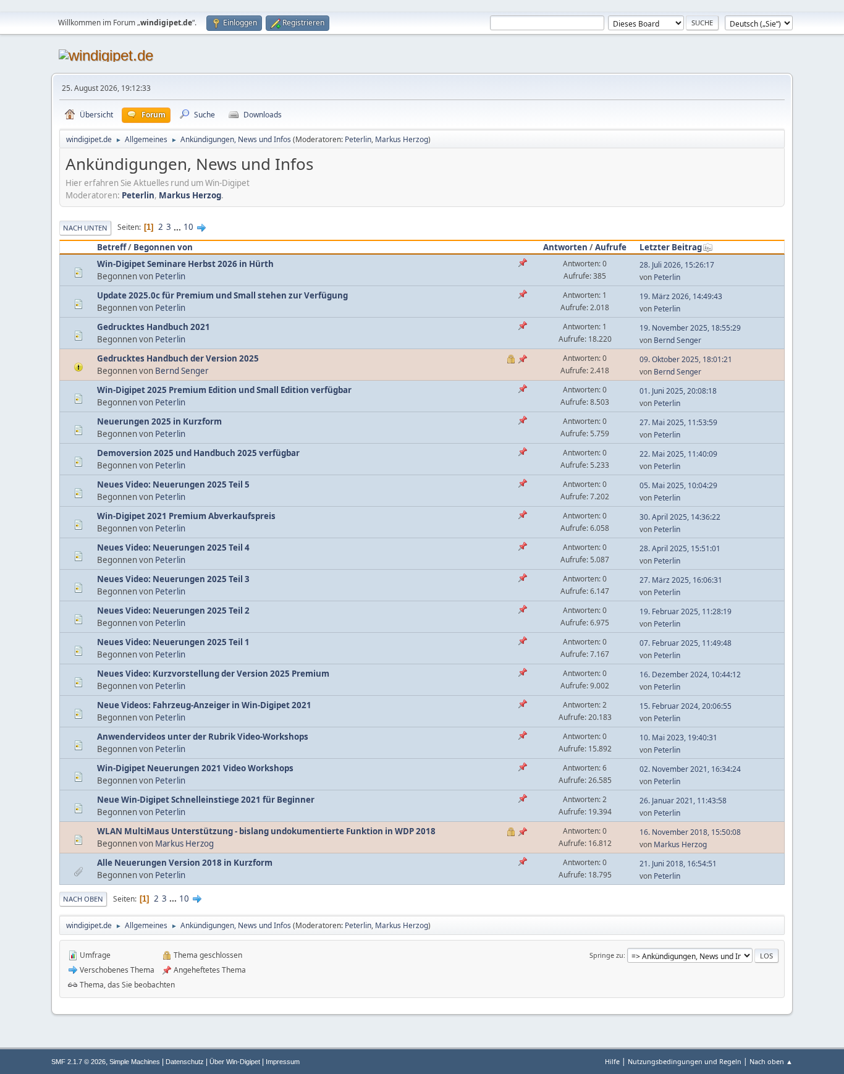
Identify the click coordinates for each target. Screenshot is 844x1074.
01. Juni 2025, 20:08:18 (678, 391)
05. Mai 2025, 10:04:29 (678, 485)
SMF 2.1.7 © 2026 (78, 1061)
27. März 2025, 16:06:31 (680, 580)
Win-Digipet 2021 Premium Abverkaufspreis (186, 516)
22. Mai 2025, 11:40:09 (678, 454)
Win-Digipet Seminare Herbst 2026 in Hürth (185, 263)
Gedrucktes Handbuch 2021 (153, 326)
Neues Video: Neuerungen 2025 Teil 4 (173, 547)
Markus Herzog (401, 139)
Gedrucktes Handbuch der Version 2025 (178, 358)
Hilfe (612, 1061)
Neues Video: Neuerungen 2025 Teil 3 (173, 579)
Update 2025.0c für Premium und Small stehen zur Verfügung (222, 295)
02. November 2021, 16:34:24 (690, 769)
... (178, 226)
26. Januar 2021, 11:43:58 (683, 800)
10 (188, 226)
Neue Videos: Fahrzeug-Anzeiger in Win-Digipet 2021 (204, 705)
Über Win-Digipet (234, 1061)
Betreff (111, 247)
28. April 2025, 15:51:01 (679, 548)
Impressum (283, 1061)
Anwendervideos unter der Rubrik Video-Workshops (202, 736)
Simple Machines (134, 1061)
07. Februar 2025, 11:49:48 (685, 643)
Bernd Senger (677, 340)
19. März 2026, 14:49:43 (680, 296)
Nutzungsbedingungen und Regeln (684, 1061)
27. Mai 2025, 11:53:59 (678, 422)
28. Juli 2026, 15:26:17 (676, 265)
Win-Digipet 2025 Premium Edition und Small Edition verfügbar (224, 389)
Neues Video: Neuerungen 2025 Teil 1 (173, 642)
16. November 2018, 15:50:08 (690, 832)
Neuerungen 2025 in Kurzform (159, 421)
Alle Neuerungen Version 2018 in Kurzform (184, 862)
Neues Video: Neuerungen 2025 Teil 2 (173, 610)
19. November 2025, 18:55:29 (690, 328)
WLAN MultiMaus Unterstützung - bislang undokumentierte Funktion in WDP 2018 (266, 831)
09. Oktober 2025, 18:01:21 (685, 359)
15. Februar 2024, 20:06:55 (685, 706)
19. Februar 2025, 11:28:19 (685, 611)
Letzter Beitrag (670, 247)
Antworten (565, 247)
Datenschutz (185, 1061)
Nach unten (85, 227)
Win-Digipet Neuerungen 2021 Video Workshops (195, 768)
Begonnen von (163, 247)
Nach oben (83, 898)
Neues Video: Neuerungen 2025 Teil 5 (173, 484)
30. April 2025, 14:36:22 (679, 517)
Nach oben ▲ (771, 1061)
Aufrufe (611, 247)
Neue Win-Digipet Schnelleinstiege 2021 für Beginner (205, 799)
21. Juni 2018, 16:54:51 (678, 863)
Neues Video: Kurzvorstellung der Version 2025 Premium (213, 673)
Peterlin (358, 139)
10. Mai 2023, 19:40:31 (678, 737)
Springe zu (606, 955)
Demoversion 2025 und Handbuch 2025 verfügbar (198, 453)
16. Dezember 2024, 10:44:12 (690, 674)
